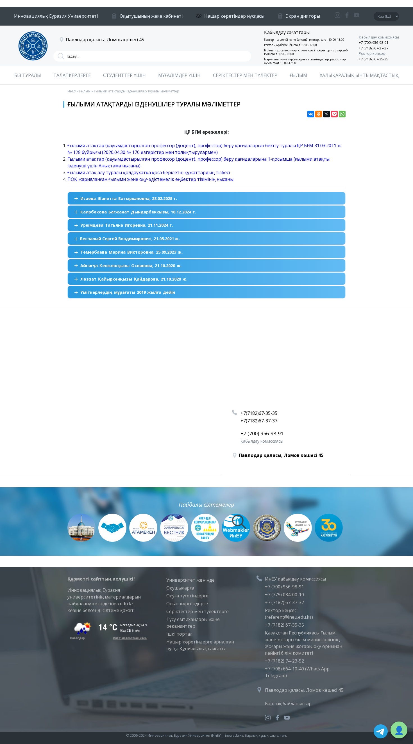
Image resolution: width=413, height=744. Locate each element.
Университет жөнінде (190, 580)
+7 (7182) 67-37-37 (373, 48)
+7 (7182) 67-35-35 (373, 59)
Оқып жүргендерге (187, 603)
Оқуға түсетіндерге (187, 596)
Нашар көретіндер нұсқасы (234, 16)
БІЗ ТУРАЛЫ (27, 75)
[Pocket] (334, 114)
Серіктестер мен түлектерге (197, 611)
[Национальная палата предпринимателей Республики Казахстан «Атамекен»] (143, 540)
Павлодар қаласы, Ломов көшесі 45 (304, 690)
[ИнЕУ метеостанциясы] (107, 638)
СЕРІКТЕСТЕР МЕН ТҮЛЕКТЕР (245, 75)
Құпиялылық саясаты (202, 648)
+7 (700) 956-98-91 (373, 42)
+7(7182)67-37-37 (258, 421)
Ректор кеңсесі (372, 53)
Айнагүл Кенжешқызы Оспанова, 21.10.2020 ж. (130, 265)
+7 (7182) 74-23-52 (284, 661)
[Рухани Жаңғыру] (298, 540)
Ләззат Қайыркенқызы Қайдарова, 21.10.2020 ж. (133, 279)
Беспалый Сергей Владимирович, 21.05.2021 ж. (130, 238)
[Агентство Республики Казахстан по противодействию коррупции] (267, 540)
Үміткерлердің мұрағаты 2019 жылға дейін (127, 292)
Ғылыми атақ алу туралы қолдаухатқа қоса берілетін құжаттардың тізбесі (148, 172)
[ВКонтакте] (310, 114)
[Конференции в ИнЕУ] (205, 540)
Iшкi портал (179, 634)
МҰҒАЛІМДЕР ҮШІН (179, 75)
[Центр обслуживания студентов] (112, 540)
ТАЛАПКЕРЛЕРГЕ (72, 75)
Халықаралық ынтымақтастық (359, 75)
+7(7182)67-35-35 (258, 413)
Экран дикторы (303, 16)
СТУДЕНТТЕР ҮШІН (124, 75)
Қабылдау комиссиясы (379, 37)
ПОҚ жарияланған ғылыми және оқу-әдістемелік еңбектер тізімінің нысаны (150, 179)
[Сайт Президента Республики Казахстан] (81, 540)
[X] (326, 114)
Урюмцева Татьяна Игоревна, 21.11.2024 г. (126, 225)
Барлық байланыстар (288, 703)
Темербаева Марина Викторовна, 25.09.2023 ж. (131, 252)
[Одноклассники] (318, 114)
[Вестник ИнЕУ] (174, 540)
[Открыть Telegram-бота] (381, 731)
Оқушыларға (180, 588)
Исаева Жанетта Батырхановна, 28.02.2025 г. (128, 198)
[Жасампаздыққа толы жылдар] (329, 540)
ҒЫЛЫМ (298, 75)
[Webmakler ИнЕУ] (236, 540)
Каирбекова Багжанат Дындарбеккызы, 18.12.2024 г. (138, 212)
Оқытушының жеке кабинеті (151, 16)
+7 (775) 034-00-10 (284, 594)
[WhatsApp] (342, 114)
